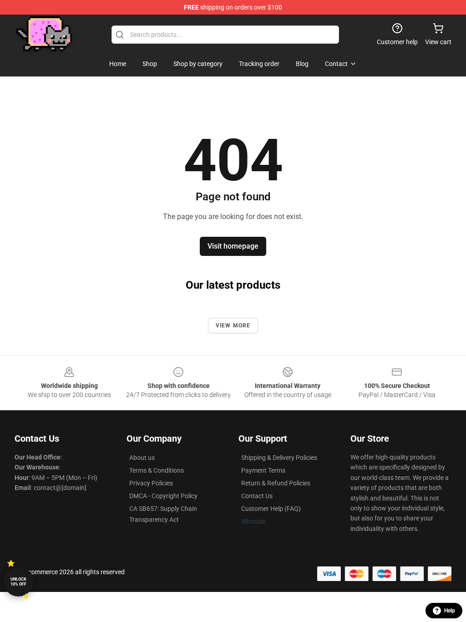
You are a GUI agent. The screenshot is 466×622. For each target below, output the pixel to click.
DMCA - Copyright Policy (163, 496)
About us (142, 457)
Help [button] (449, 610)
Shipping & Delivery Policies (279, 457)
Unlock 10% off (18, 581)
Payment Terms (263, 470)
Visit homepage (233, 246)
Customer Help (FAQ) (271, 508)
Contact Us (257, 496)
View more (233, 325)
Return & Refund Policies (275, 483)
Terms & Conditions (156, 470)
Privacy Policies (151, 483)
